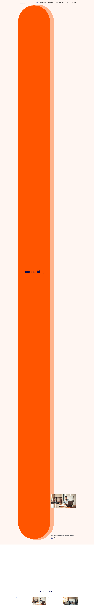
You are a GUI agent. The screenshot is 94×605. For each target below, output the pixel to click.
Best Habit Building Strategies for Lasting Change (63, 536)
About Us (68, 2)
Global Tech (50, 2)
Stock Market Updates (59, 2)
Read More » (53, 538)
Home (37, 2)
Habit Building (43, 2)
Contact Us (74, 2)
